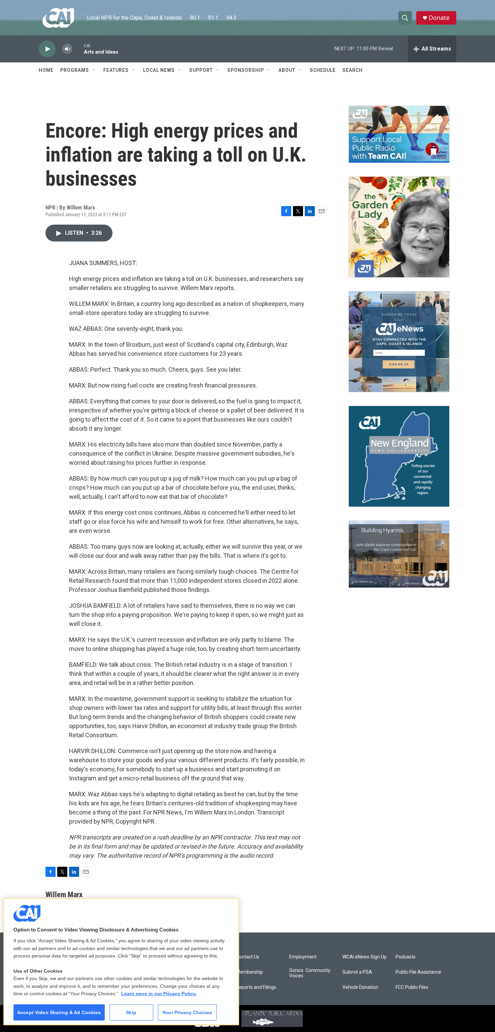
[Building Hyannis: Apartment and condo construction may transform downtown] (399, 554)
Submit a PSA (357, 972)
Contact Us (247, 956)
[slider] (78, 48)
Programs (74, 70)
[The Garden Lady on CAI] (399, 227)
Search (352, 70)
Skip (131, 1012)
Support (201, 70)
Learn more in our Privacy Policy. (159, 993)
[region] (121, 961)
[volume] (67, 49)
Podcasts (406, 956)
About (286, 70)
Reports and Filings (256, 987)
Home (46, 70)
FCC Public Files (412, 987)
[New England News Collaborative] (399, 456)
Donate (439, 17)
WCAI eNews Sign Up (364, 956)
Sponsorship (245, 70)
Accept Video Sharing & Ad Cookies (59, 1012)
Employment (303, 956)
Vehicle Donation (360, 987)
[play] (47, 49)
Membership (249, 972)
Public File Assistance (418, 972)
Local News (159, 70)
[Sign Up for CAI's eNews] (399, 341)
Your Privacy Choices (187, 1012)
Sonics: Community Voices (309, 973)
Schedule (323, 70)
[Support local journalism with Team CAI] (399, 134)
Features (116, 70)
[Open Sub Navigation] (94, 70)
